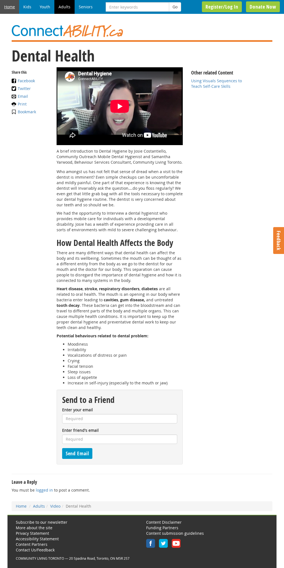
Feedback (278, 240)
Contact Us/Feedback (35, 549)
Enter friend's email (80, 430)
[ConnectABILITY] (142, 31)
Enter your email (77, 409)
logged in (44, 490)
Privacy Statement (32, 533)
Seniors (86, 6)
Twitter (24, 88)
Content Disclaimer (164, 522)
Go (175, 6)
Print (22, 104)
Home (9, 6)
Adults (64, 6)
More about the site (34, 527)
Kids (27, 6)
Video (55, 506)
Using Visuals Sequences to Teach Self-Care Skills (216, 83)
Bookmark (27, 111)
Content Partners (31, 544)
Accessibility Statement (37, 538)
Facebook (26, 80)
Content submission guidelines (175, 533)
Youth (45, 6)
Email (23, 96)
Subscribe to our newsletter (41, 522)
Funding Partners (162, 527)
